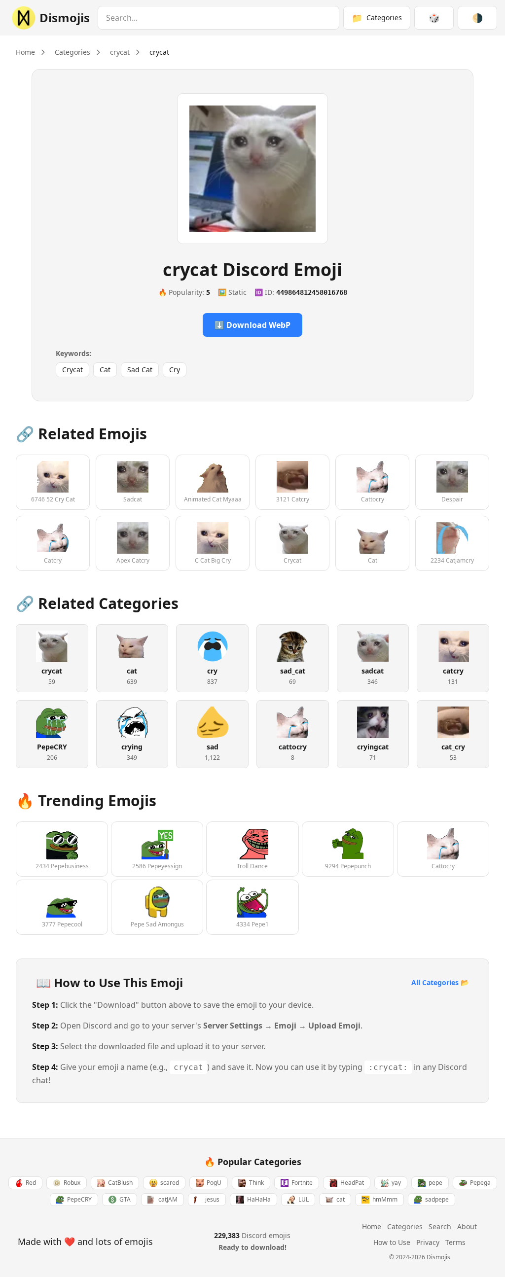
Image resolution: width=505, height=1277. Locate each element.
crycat (120, 52)
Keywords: (73, 353)
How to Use (391, 1242)
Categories (72, 52)
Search (440, 1226)
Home (25, 52)
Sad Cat (139, 369)
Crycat (72, 369)
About (467, 1226)
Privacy (427, 1242)
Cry (174, 369)
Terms (455, 1242)
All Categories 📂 (440, 982)
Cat (105, 369)
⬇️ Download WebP (252, 324)
